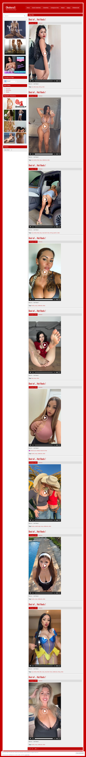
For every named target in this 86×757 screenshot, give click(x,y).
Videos (68, 7)
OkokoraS (11, 7)
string (40, 87)
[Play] (30, 81)
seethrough (37, 526)
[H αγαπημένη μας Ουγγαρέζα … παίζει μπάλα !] (9, 115)
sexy (37, 87)
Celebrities (45, 7)
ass (32, 87)
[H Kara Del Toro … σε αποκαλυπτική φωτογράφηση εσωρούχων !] (9, 103)
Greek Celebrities (36, 7)
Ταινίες (7, 92)
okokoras (40, 23)
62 (35, 748)
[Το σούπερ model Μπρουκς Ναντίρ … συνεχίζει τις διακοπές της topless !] (20, 115)
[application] (45, 53)
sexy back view (45, 232)
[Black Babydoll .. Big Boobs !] (20, 126)
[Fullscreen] (59, 81)
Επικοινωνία (76, 7)
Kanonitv (8, 88)
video (43, 87)
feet (34, 87)
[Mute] (57, 81)
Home (28, 7)
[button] (45, 53)
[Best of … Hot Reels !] (20, 103)
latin (41, 671)
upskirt (55, 232)
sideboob (44, 160)
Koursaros (8, 90)
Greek (8, 81)
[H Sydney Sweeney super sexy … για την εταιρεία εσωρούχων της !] (9, 126)
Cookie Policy (27, 754)
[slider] (44, 299)
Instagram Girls (55, 7)
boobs (35, 160)
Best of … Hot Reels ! (37, 19)
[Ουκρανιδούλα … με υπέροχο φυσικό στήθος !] (9, 138)
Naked (62, 7)
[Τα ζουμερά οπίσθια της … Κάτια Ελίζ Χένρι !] (20, 138)
